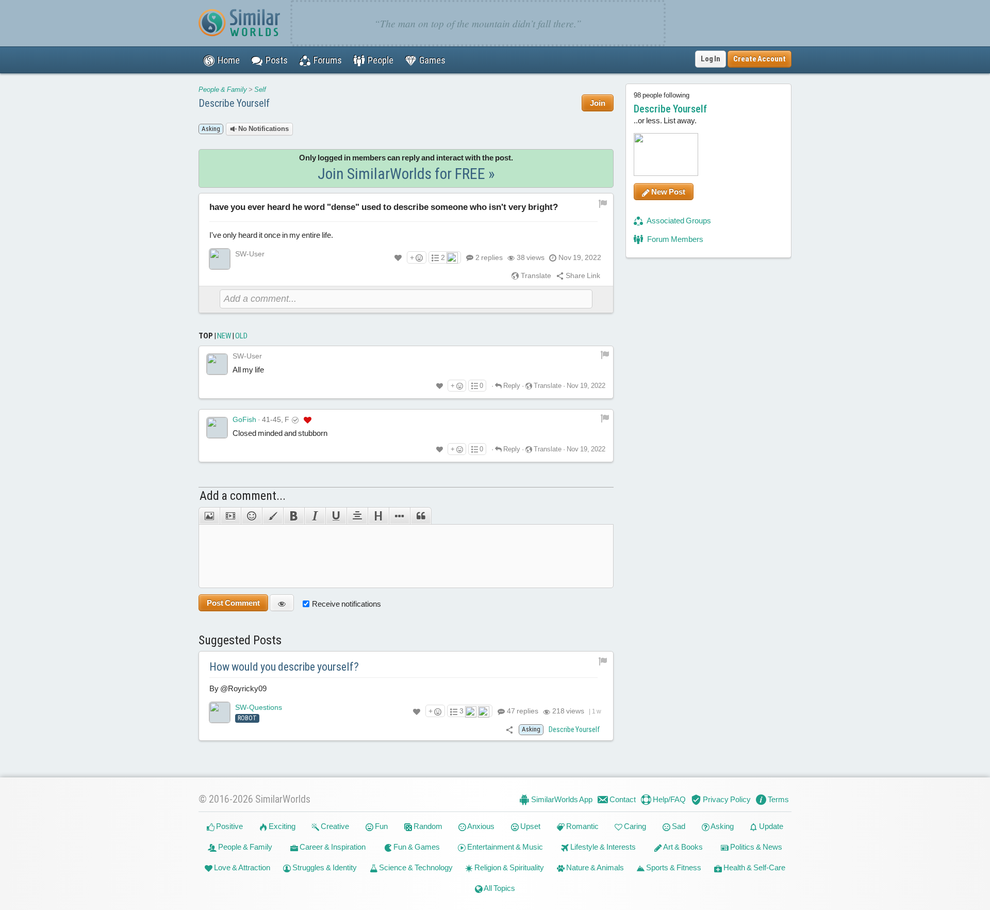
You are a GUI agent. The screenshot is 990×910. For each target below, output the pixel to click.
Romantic (582, 826)
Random (427, 826)
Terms (777, 799)
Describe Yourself (234, 103)
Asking (722, 826)
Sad (677, 826)
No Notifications (263, 129)
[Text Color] (272, 516)
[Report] (605, 354)
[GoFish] (217, 427)
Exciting (281, 826)
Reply (511, 385)
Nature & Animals (594, 867)
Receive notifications (346, 603)
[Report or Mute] (603, 203)
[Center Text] (357, 516)
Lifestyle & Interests (602, 846)
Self (260, 89)
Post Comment (233, 602)
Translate (535, 275)
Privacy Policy (726, 799)
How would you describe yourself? (284, 666)
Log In (710, 58)
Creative (334, 826)
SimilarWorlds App (561, 799)
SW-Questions (258, 707)
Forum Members (674, 239)
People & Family (223, 89)
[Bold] (293, 516)
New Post (667, 191)
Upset (529, 826)
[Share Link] (510, 729)
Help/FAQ (668, 799)
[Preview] (282, 602)
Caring (634, 826)
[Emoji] (251, 516)
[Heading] (378, 516)
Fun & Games (416, 846)
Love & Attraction (241, 867)
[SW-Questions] (219, 712)
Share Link (582, 275)
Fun (380, 826)
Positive (228, 826)
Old (241, 335)
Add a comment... (243, 496)
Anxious (480, 826)
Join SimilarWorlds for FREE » (406, 174)
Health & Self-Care (753, 867)
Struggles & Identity (324, 867)
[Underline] (335, 516)
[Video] (230, 516)
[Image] (209, 516)
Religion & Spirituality (508, 867)
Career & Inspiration (332, 846)
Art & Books (682, 846)
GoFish (244, 419)
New (224, 335)
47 (521, 711)
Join (597, 103)
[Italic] (314, 516)
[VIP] (307, 420)
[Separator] (399, 516)
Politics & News (755, 846)
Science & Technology (415, 867)
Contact (622, 799)
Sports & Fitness (673, 867)
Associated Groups (678, 220)
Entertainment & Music (504, 846)
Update (770, 826)
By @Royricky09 (238, 688)
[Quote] (421, 516)
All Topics (499, 888)
